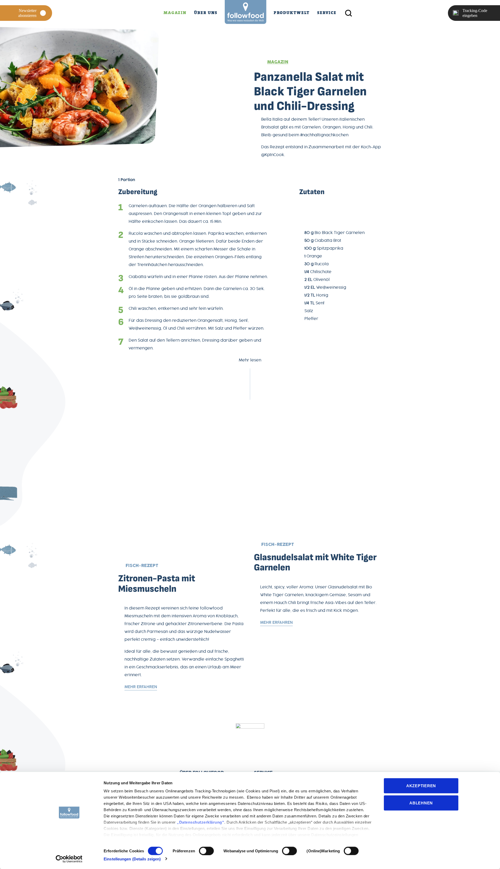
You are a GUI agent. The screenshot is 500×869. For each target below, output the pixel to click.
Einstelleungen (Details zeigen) (132, 858)
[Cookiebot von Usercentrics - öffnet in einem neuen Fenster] (69, 859)
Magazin (175, 12)
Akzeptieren (421, 786)
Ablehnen (421, 802)
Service (326, 12)
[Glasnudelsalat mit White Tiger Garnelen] (250, 471)
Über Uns (205, 12)
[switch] (206, 851)
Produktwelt (292, 12)
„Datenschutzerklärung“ (200, 822)
